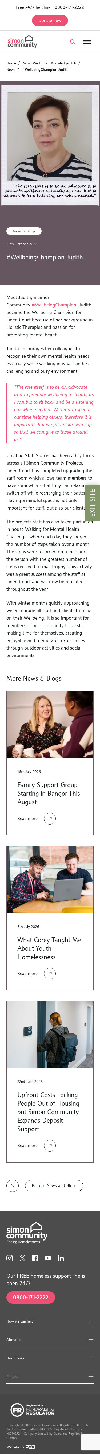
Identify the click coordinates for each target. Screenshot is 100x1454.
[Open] (73, 42)
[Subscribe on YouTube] (48, 1258)
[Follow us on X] (22, 1258)
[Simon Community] (22, 42)
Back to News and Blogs (54, 1185)
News (10, 69)
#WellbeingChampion (54, 305)
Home (11, 63)
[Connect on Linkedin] (61, 1258)
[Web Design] (30, 1447)
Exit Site (92, 503)
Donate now (50, 20)
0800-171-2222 (69, 7)
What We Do (33, 63)
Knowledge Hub (63, 63)
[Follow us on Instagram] (9, 1258)
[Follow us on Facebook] (35, 1258)
